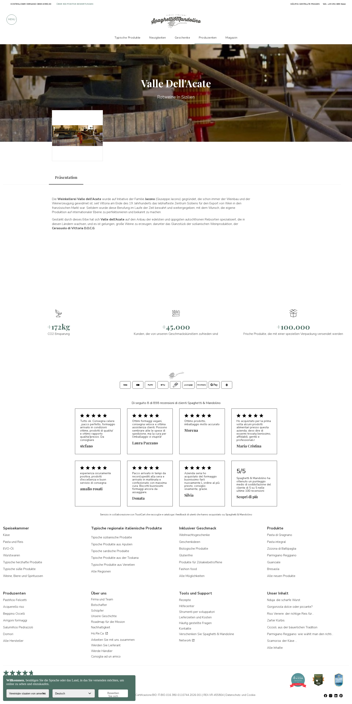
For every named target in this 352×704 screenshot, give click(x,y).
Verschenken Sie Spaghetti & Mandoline (206, 634)
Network (185, 640)
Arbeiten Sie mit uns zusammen (113, 640)
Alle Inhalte (275, 648)
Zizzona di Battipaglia (281, 549)
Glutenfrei (186, 555)
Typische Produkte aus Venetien (113, 565)
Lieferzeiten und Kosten (195, 617)
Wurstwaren (11, 555)
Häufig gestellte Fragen (195, 623)
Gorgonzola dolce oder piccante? (289, 607)
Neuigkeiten (157, 37)
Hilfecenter (186, 606)
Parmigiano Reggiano (281, 555)
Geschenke (182, 37)
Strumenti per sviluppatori (197, 612)
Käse (6, 535)
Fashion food (188, 569)
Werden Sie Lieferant (106, 645)
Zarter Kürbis (276, 620)
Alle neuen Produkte (281, 576)
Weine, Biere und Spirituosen (23, 576)
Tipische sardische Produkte (110, 551)
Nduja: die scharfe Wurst (283, 600)
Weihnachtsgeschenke (194, 535)
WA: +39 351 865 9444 (334, 4)
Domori (8, 634)
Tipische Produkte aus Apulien (111, 544)
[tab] (66, 177)
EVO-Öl (8, 549)
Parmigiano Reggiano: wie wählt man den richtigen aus (300, 634)
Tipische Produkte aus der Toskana (115, 558)
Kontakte (185, 629)
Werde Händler (101, 651)
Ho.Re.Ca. (98, 633)
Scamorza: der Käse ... (282, 641)
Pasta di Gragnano (279, 535)
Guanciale (273, 562)
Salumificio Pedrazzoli (18, 627)
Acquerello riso (13, 607)
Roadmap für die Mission (108, 622)
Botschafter (99, 605)
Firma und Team (102, 599)
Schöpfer (97, 611)
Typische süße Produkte (19, 569)
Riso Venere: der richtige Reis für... (290, 614)
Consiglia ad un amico (106, 656)
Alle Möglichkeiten (192, 576)
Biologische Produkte (193, 549)
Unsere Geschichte (104, 616)
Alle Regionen (101, 571)
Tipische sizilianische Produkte (111, 537)
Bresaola (273, 569)
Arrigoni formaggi (15, 620)
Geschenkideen (189, 542)
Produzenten (208, 37)
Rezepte (185, 600)
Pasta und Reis (13, 542)
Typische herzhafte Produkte (22, 562)
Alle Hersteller (13, 641)
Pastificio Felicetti (15, 600)
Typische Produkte (127, 37)
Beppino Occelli (14, 614)
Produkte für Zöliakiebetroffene (200, 562)
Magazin (232, 37)
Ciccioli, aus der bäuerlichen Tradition (292, 627)
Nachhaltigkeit (100, 627)
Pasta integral (276, 542)
